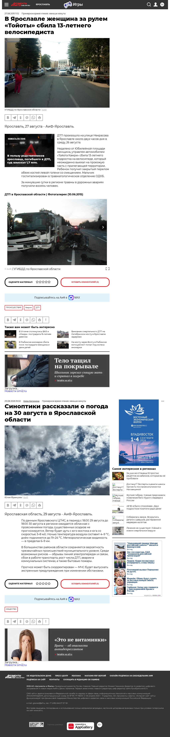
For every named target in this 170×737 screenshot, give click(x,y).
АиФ (44, 109)
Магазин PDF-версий (95, 676)
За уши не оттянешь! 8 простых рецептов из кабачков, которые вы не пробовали (146, 476)
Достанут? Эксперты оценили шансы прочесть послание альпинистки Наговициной (146, 487)
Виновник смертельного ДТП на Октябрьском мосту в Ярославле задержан (88, 334)
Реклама (76, 676)
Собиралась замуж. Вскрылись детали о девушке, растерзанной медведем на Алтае (144, 520)
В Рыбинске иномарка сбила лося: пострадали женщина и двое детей (34, 345)
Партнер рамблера (55, 725)
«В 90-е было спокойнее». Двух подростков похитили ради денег (144, 507)
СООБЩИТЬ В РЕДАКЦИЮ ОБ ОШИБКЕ (81, 680)
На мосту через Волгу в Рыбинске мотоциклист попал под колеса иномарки (89, 345)
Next (103, 227)
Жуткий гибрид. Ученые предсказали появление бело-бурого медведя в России (146, 498)
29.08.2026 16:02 (13, 401)
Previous (11, 227)
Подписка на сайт (36, 680)
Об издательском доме (39, 676)
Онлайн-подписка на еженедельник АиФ (131, 676)
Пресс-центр (61, 676)
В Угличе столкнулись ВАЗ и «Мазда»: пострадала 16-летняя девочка (35, 334)
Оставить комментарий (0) (85, 282)
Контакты (54, 680)
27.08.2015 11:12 (12, 13)
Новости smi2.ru (16, 391)
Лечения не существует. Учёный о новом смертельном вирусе (144, 529)
